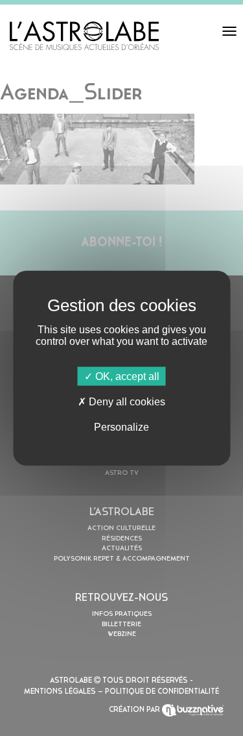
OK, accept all (126, 375)
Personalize (121, 427)
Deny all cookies (125, 401)
